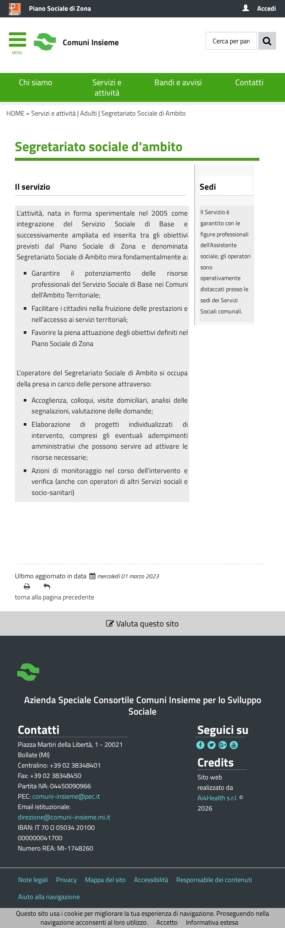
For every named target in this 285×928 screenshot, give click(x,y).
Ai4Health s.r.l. (217, 798)
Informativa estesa (212, 922)
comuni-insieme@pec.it (66, 796)
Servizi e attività (106, 87)
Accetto (167, 922)
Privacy (66, 880)
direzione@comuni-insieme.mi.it (64, 817)
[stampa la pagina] (30, 586)
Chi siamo (35, 82)
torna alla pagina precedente (54, 597)
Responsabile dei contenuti (214, 880)
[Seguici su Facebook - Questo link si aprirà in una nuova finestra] (200, 745)
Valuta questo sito (146, 623)
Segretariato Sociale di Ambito (143, 113)
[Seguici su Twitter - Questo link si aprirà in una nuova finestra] (211, 745)
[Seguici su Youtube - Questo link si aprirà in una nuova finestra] (234, 745)
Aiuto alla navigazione (49, 897)
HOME (15, 113)
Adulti (88, 113)
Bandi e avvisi (178, 82)
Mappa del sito (105, 880)
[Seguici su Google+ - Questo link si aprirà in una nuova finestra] (223, 745)
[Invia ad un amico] (50, 586)
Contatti (249, 82)
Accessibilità (151, 880)
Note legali (33, 880)
